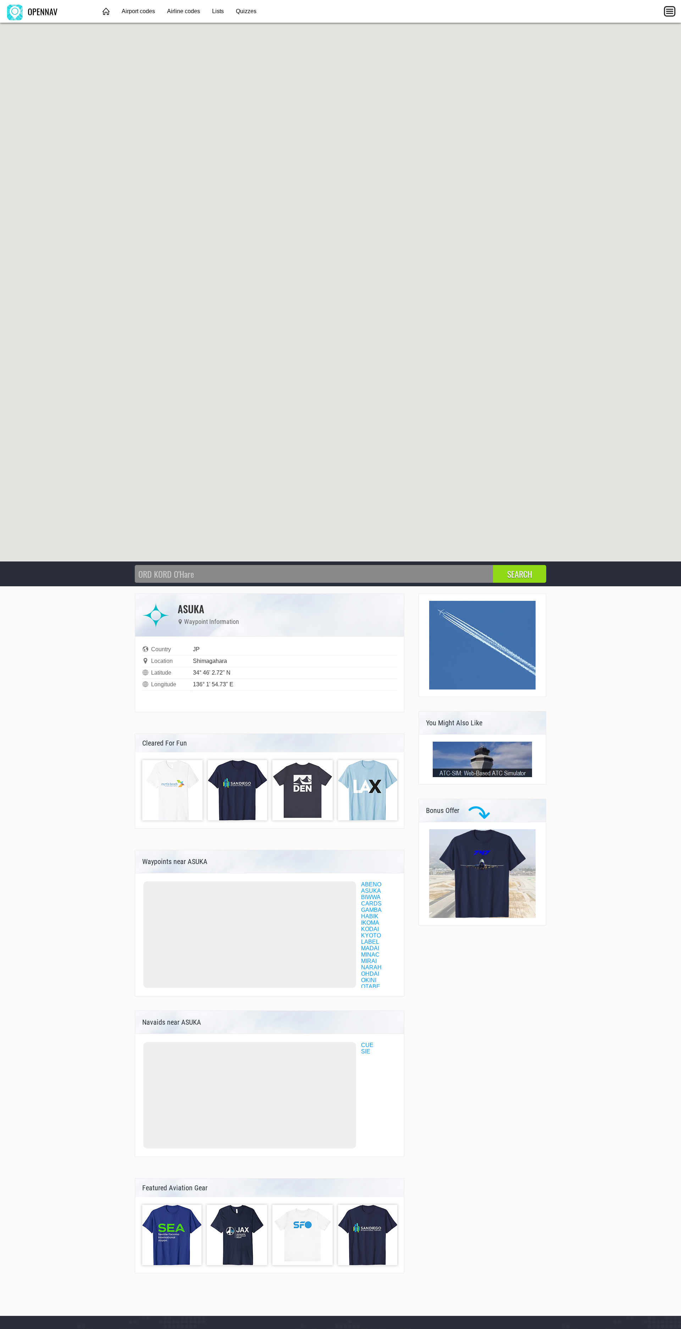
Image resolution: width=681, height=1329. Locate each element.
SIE (365, 1051)
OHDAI (370, 974)
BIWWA (371, 897)
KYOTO (371, 935)
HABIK (369, 916)
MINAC (370, 955)
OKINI (368, 980)
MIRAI (369, 961)
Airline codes (183, 11)
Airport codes (138, 11)
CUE (367, 1045)
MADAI (370, 948)
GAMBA (371, 910)
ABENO (371, 884)
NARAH (371, 967)
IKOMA (370, 923)
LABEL (370, 942)
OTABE (370, 987)
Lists (218, 11)
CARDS (371, 904)
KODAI (370, 929)
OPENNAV (41, 11)
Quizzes (246, 11)
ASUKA (371, 891)
